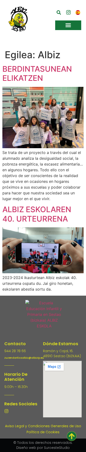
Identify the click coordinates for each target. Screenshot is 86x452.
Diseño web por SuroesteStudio (43, 447)
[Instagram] (6, 411)
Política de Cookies (43, 432)
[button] (59, 12)
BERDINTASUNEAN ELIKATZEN (37, 73)
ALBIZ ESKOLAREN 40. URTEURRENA (36, 214)
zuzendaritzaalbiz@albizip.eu (24, 358)
